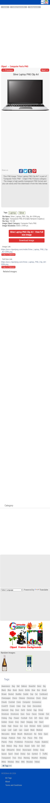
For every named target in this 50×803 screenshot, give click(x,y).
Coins (19, 702)
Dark (29, 706)
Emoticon (5, 714)
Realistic (45, 742)
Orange (4, 738)
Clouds (4, 702)
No (35, 734)
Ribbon (9, 746)
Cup (23, 706)
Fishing (4, 718)
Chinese (22, 698)
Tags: (5, 679)
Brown (4, 694)
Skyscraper (27, 750)
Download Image (26, 240)
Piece (30, 738)
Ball (18, 686)
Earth (23, 710)
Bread (44, 690)
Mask (32, 730)
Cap (31, 694)
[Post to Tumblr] (30, 171)
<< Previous (7, 70)
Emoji (40, 710)
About (7, 781)
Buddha (18, 694)
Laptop (12, 213)
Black (4, 690)
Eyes (22, 714)
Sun (28, 754)
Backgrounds (34, 7)
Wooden (29, 762)
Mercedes (5, 734)
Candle (25, 694)
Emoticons (15, 714)
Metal (13, 734)
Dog (11, 710)
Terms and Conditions (13, 785)
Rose (21, 746)
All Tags (8, 778)
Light (15, 730)
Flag (10, 718)
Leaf (9, 730)
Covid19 (5, 706)
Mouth (19, 734)
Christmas (30, 698)
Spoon (4, 754)
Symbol (35, 754)
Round (27, 746)
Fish (47, 714)
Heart (41, 722)
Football (24, 718)
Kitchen (32, 726)
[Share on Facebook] (21, 171)
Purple (37, 742)
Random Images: (8, 652)
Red (3, 746)
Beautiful (32, 686)
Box (38, 690)
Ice (21, 726)
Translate (44, 589)
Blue (9, 690)
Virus (20, 758)
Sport (10, 754)
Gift (35, 718)
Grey (17, 722)
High (9, 726)
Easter (29, 710)
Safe (33, 746)
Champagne (6, 698)
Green (11, 722)
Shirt (43, 746)
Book (15, 690)
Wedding (43, 758)
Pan (24, 738)
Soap (42, 750)
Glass (41, 718)
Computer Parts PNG (19, 66)
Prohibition (19, 742)
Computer (26, 702)
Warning (27, 758)
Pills (35, 738)
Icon (26, 726)
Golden (4, 722)
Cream (12, 706)
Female (41, 714)
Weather (35, 758)
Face (28, 714)
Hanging (29, 722)
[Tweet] (25, 171)
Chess (14, 698)
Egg (35, 710)
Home (5, 7)
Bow (33, 690)
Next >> (45, 70)
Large (4, 730)
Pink (40, 738)
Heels (4, 726)
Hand (23, 722)
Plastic (4, 742)
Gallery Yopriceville (18, 7)
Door (17, 710)
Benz (39, 686)
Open (46, 734)
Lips (20, 730)
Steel (17, 754)
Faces (34, 714)
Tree (14, 758)
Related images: (10, 271)
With (23, 762)
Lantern (46, 726)
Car (36, 694)
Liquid (26, 730)
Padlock (12, 738)
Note (40, 734)
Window (11, 762)
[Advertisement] (25, 35)
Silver (21, 213)
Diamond (5, 710)
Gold (46, 718)
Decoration (37, 706)
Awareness (6, 686)
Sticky (23, 754)
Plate (11, 742)
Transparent (6, 758)
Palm (19, 738)
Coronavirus (36, 702)
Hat (35, 722)
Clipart (4, 66)
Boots (21, 690)
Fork (30, 718)
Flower (16, 718)
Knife (39, 726)
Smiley (35, 750)
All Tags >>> (7, 766)
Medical (39, 730)
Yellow (37, 762)
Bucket (11, 694)
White (4, 762)
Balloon (24, 686)
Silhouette (10, 750)
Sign (3, 750)
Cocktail (12, 702)
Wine (17, 762)
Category (7, 505)
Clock (38, 698)
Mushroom (28, 734)
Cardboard (43, 694)
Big (44, 686)
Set (38, 746)
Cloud (44, 698)
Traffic (45, 754)
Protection (29, 742)
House (15, 726)
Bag (13, 686)
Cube (19, 706)
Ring (15, 746)
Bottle (27, 690)
